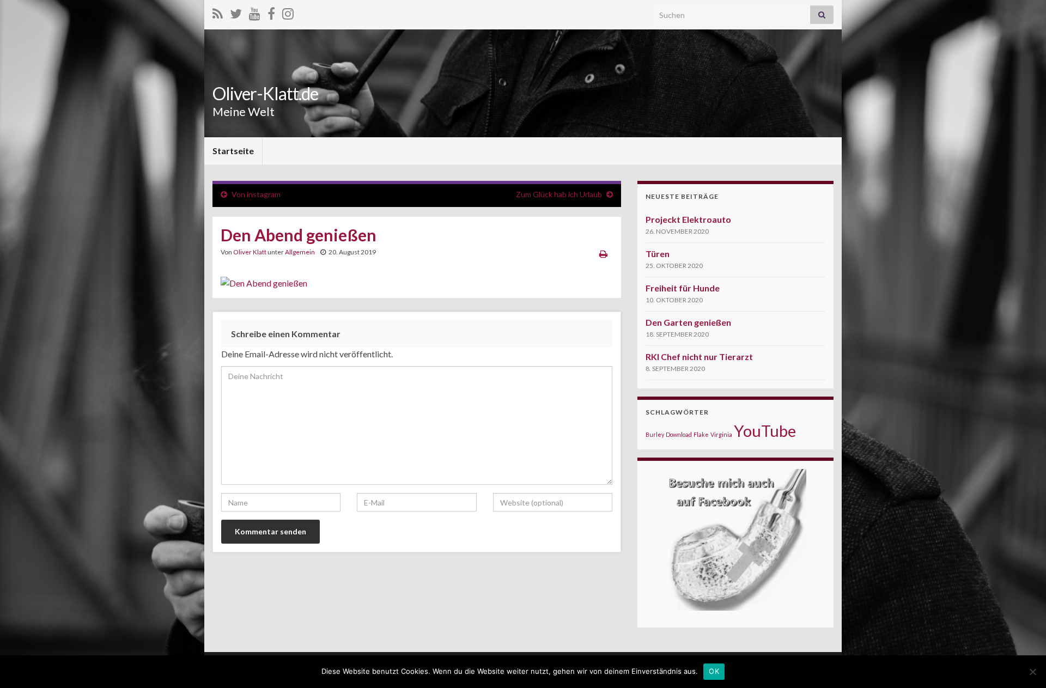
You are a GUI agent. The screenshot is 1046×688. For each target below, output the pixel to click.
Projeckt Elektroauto (688, 219)
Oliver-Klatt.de (265, 93)
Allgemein (300, 252)
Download (679, 434)
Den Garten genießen (688, 322)
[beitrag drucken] (603, 253)
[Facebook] (271, 12)
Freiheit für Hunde (683, 288)
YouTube (765, 430)
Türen (658, 253)
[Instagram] (288, 12)
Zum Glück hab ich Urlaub (559, 194)
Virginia (721, 434)
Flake (701, 434)
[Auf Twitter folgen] (236, 12)
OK (714, 671)
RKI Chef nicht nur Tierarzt (699, 356)
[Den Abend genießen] (264, 280)
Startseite (233, 150)
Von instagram (256, 194)
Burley (655, 434)
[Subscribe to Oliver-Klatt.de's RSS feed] (217, 12)
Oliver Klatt (249, 252)
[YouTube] (254, 12)
